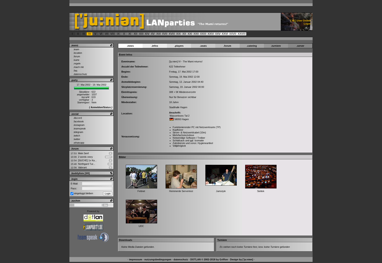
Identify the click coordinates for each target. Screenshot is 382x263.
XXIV (211, 33)
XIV (147, 33)
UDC (141, 226)
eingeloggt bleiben (83, 193)
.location (77, 53)
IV (89, 33)
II (78, 33)
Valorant (82, 167)
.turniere (276, 45)
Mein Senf (83, 153)
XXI (190, 33)
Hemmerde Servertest (181, 191)
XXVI (225, 33)
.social (74, 114)
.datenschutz (80, 74)
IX (118, 33)
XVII (164, 33)
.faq (75, 70)
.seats (203, 45)
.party (74, 80)
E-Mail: (74, 183)
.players (178, 45)
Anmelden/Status (101, 107)
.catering (252, 45)
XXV (217, 33)
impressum (135, 259)
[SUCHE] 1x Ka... (87, 160)
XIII (141, 33)
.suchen (75, 200)
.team (76, 49)
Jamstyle (221, 191)
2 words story (85, 156)
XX (184, 33)
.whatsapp (78, 142)
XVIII (172, 33)
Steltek (260, 191)
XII (135, 33)
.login (74, 179)
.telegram (78, 132)
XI (129, 33)
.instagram (78, 125)
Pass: (74, 188)
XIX (178, 33)
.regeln (76, 63)
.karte (76, 60)
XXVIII (242, 33)
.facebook (78, 121)
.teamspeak (79, 128)
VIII (112, 33)
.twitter (76, 139)
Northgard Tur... (86, 164)
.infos (154, 45)
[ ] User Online (300, 20)
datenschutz (181, 259)
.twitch (76, 135)
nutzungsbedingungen (157, 259)
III (83, 33)
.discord (77, 118)
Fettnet (141, 191)
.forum (76, 56)
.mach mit (78, 67)
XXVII (232, 33)
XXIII (203, 33)
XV (153, 33)
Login (307, 23)
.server (300, 45)
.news (130, 45)
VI (101, 33)
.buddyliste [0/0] (80, 173)
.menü (74, 45)
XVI (158, 33)
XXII (196, 33)
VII (107, 33)
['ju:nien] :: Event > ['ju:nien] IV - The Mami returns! (161, 22)
